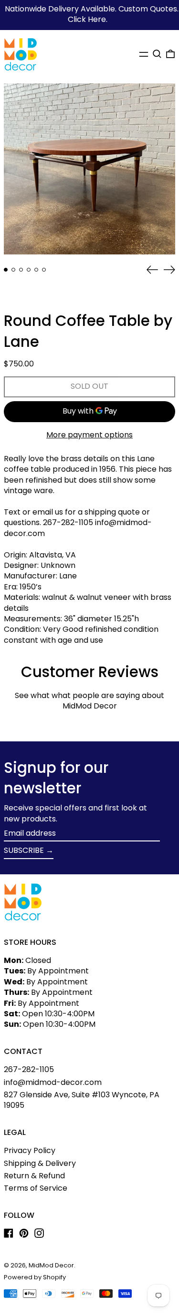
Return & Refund (34, 1175)
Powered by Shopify (35, 1277)
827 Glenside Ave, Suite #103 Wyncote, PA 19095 (81, 1100)
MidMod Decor (51, 1265)
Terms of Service (35, 1188)
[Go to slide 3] (21, 270)
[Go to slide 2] (13, 270)
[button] (157, 53)
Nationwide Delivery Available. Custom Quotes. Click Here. (92, 14)
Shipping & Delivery (40, 1163)
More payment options (89, 435)
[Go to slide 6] (44, 270)
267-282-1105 (29, 1069)
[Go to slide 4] (29, 270)
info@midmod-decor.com (53, 1082)
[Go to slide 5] (36, 270)
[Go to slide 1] (6, 270)
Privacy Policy (29, 1150)
